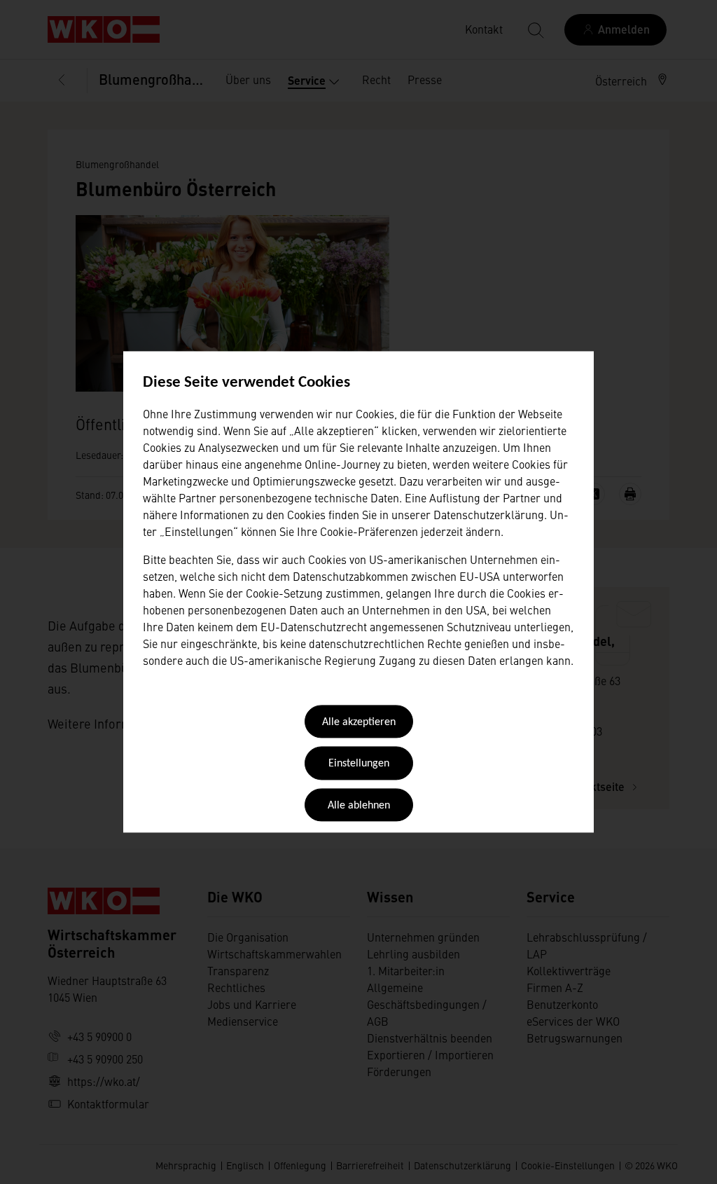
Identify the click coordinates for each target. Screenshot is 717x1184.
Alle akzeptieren (359, 722)
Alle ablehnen (359, 805)
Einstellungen (358, 764)
